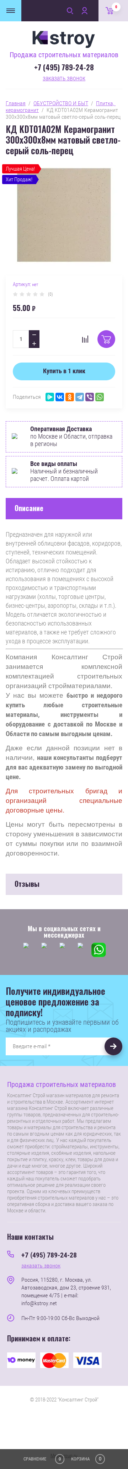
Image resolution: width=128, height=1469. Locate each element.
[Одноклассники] (69, 397)
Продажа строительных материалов (64, 54)
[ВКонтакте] (59, 397)
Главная (16, 103)
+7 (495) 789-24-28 (64, 67)
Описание (29, 508)
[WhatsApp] (99, 397)
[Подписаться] (113, 1046)
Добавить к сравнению (85, 339)
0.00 (116, 7)
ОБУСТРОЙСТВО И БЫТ (60, 103)
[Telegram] (79, 397)
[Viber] (89, 397)
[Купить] (106, 339)
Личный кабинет (84, 10)
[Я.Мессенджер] (50, 397)
